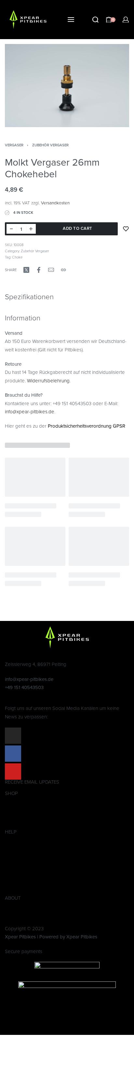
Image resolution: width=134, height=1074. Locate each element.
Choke (17, 257)
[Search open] (95, 19)
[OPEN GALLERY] (67, 85)
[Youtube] (13, 771)
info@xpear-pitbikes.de (29, 412)
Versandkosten (55, 203)
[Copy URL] (63, 270)
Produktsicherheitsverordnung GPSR (86, 426)
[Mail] (51, 270)
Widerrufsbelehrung (48, 381)
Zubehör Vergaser (50, 145)
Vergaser (14, 145)
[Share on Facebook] (39, 270)
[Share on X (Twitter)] (26, 270)
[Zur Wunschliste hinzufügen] (126, 228)
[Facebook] (13, 753)
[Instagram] (13, 736)
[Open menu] (70, 19)
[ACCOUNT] (125, 19)
